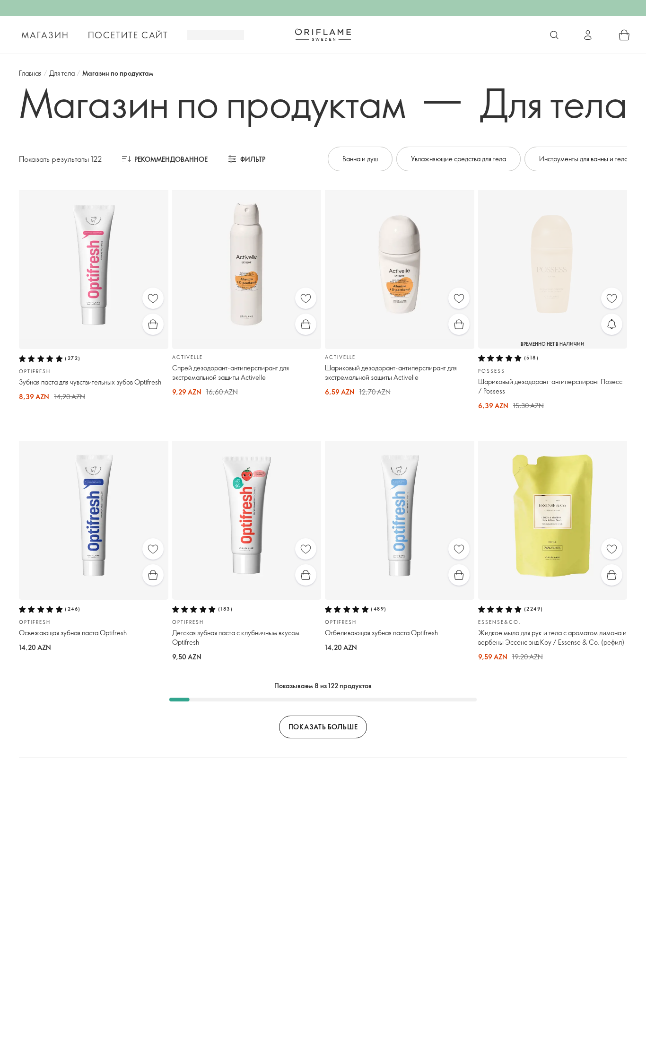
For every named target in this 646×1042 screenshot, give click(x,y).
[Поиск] (554, 35)
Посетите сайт (128, 35)
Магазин (45, 35)
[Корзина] (624, 35)
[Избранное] (153, 298)
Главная (30, 73)
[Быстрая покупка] (153, 324)
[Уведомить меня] (611, 324)
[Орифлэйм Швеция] (323, 34)
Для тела (62, 73)
